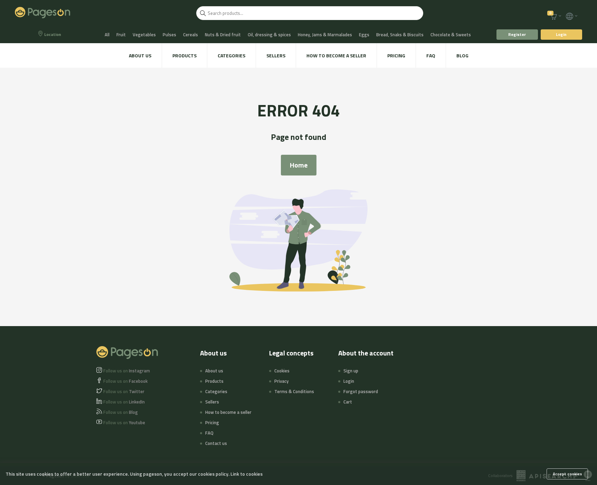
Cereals (190, 34)
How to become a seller (336, 55)
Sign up (350, 370)
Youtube (124, 422)
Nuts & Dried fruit (223, 34)
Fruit (121, 34)
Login (561, 34)
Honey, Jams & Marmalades (325, 34)
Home (298, 165)
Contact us (216, 443)
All (107, 34)
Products (184, 55)
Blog (462, 55)
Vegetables (144, 34)
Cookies (282, 370)
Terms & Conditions (294, 391)
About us (140, 55)
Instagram (126, 370)
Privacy (281, 381)
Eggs (364, 34)
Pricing (396, 55)
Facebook (125, 381)
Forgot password (360, 391)
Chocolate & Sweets (450, 34)
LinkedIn (124, 401)
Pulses (169, 34)
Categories (231, 55)
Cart (347, 401)
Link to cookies (246, 473)
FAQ (430, 55)
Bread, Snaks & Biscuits (400, 34)
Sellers (275, 55)
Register (517, 34)
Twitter (123, 391)
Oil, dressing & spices (269, 34)
